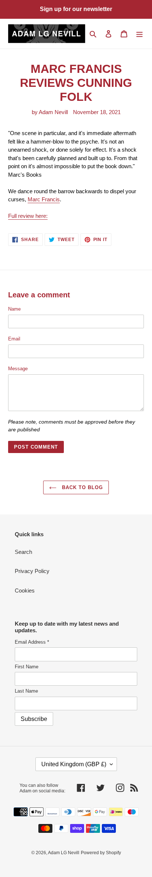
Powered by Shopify (101, 852)
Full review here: (28, 216)
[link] (44, 199)
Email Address (32, 642)
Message (18, 368)
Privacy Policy (32, 571)
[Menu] (139, 34)
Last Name (26, 691)
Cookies (25, 590)
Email (14, 339)
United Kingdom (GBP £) (73, 764)
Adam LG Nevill (63, 852)
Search (23, 552)
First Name (26, 666)
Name (14, 309)
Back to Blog (81, 487)
